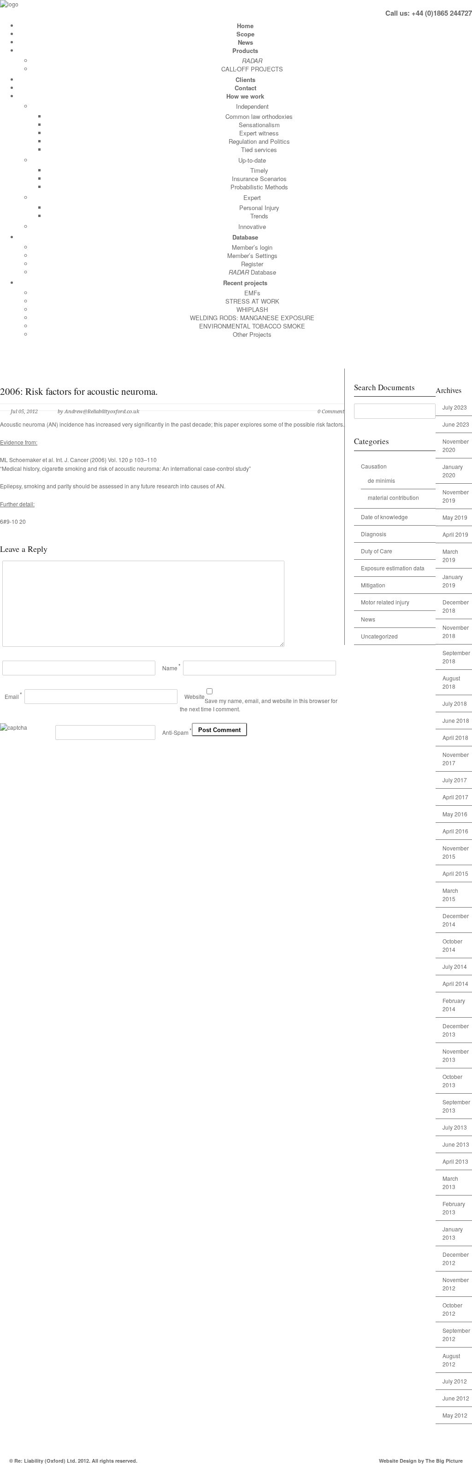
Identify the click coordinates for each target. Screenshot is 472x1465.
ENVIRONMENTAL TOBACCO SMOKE (252, 326)
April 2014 (455, 983)
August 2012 (451, 1360)
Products (245, 50)
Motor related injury (385, 602)
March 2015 (450, 894)
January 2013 (452, 1233)
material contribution (393, 497)
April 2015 (455, 873)
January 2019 (452, 581)
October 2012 (452, 1309)
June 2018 (455, 720)
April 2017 (455, 797)
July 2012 (454, 1381)
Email (12, 696)
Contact (245, 87)
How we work (245, 96)
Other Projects (252, 334)
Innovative (252, 226)
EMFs (252, 292)
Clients (245, 79)
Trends (259, 215)
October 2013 (452, 1080)
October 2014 (452, 945)
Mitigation (373, 585)
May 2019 (454, 517)
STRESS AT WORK (252, 301)
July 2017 (454, 780)
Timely (259, 170)
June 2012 (455, 1398)
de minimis (381, 480)
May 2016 (454, 814)
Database (245, 237)
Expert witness (259, 133)
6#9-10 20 (13, 521)
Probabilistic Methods (259, 186)
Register (252, 263)
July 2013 (454, 1127)
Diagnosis (373, 534)
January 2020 (452, 471)
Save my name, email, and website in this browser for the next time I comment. (258, 705)
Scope (245, 33)
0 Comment (331, 412)
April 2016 (455, 831)
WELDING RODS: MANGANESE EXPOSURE (252, 317)
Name (169, 668)
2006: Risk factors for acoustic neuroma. (79, 391)
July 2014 (454, 966)
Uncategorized (379, 636)
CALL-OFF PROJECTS (252, 68)
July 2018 (454, 703)
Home (245, 25)
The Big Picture (444, 1460)
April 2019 (455, 534)
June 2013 (455, 1144)
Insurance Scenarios (259, 178)
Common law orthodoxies (259, 116)
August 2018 (451, 682)
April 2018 (455, 737)
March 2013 (450, 1182)
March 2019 (450, 555)
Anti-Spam (175, 732)
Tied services (259, 149)
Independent (252, 106)
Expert (252, 197)
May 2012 (454, 1415)
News (245, 42)
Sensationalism (259, 124)
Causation (374, 466)
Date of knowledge (384, 517)
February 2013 (453, 1208)
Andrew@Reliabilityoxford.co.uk (102, 412)
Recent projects (245, 282)
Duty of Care (376, 551)
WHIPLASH (252, 309)
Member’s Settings (252, 255)
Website (194, 696)
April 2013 (455, 1161)
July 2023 (454, 407)
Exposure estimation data (393, 568)
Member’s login (252, 247)
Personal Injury (259, 207)
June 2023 (455, 424)
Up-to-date (252, 160)
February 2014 (453, 1004)
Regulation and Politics (259, 141)
